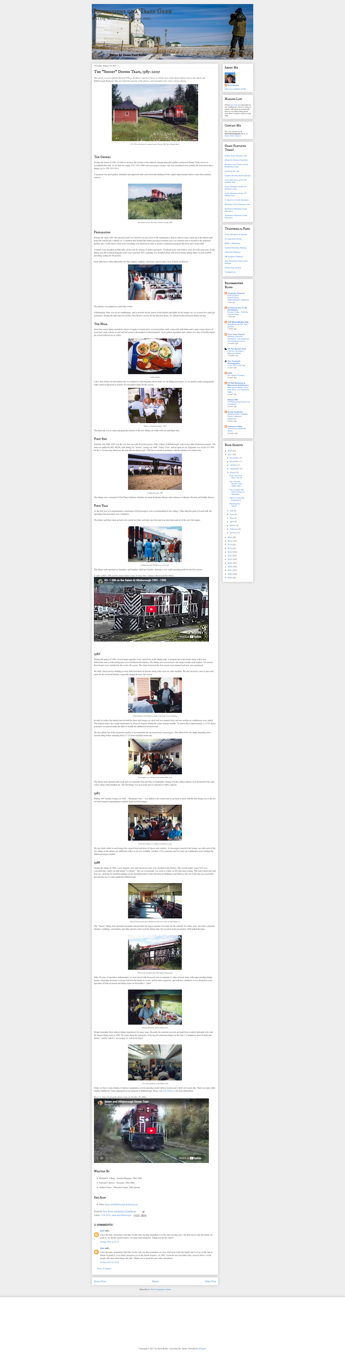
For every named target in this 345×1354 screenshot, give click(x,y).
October (233, 465)
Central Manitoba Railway (235, 248)
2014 (230, 545)
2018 (230, 451)
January (233, 533)
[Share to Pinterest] (145, 1215)
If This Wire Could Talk (236, 365)
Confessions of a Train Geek (132, 11)
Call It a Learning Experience (236, 499)
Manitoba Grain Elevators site (237, 204)
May (232, 518)
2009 (230, 563)
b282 (229, 373)
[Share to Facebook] (142, 1215)
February (234, 529)
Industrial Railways (233, 252)
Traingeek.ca (230, 272)
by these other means (236, 135)
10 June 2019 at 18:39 (109, 1262)
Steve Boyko (233, 85)
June (232, 514)
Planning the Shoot (234, 505)
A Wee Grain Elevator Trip (236, 156)
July (232, 511)
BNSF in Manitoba (232, 243)
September (235, 469)
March (233, 525)
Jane (102, 1230)
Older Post (210, 1281)
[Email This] (135, 1215)
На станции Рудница (235, 375)
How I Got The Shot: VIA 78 (235, 477)
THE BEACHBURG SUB (237, 322)
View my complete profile (235, 89)
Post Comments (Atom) (161, 1289)
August (233, 472)
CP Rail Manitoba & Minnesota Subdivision (238, 384)
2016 (230, 537)
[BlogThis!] (137, 1215)
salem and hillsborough (121, 1215)
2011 (230, 556)
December (234, 458)
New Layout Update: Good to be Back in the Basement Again (238, 389)
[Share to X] (140, 1215)
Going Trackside (235, 412)
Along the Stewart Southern (236, 160)
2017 (230, 454)
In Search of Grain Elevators (237, 200)
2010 (230, 559)
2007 (230, 570)
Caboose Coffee (234, 426)
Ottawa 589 (232, 400)
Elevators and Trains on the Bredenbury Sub (236, 165)
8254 (108, 1215)
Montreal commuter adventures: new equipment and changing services (238, 339)
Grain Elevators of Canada (236, 234)
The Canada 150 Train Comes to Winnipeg (236, 492)
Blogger (202, 1348)
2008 (230, 567)
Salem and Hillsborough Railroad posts (121, 1204)
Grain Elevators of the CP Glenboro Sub (235, 188)
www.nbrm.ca (169, 1090)
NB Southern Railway (234, 256)
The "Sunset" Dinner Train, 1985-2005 (235, 483)
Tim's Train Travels (236, 334)
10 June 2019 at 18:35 (109, 1241)
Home (155, 1281)
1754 (103, 1215)
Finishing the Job (232, 171)
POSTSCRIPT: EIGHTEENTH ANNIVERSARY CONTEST (238, 297)
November (234, 461)
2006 (230, 574)
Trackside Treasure (236, 293)
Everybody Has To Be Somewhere (237, 309)
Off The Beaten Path (236, 349)
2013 (230, 548)
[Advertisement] (172, 1320)
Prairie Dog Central (233, 268)
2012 (230, 552)
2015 (230, 541)
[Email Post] (142, 1211)
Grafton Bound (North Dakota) (237, 175)
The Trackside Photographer (233, 362)
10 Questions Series (233, 239)
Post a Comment (104, 1268)
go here (234, 105)
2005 (230, 578)
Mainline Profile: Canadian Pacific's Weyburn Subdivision (237, 416)
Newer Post (100, 1281)
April (232, 522)
